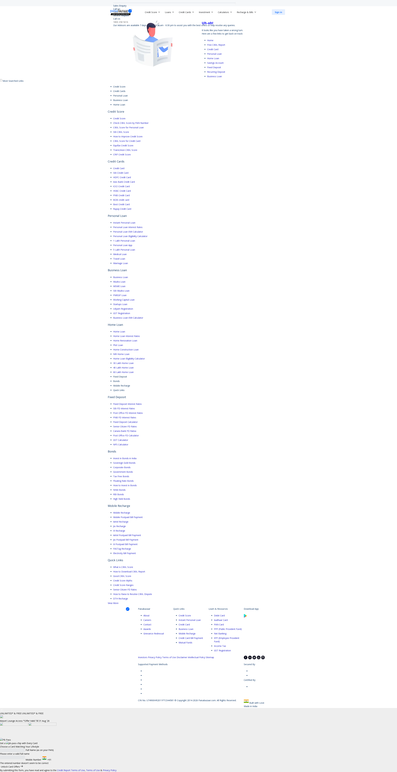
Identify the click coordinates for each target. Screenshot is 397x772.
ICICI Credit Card (121, 186)
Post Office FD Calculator (126, 435)
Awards (147, 629)
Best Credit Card (121, 204)
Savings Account (215, 62)
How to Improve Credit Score (128, 136)
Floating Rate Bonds (123, 480)
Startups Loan (120, 304)
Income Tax (220, 645)
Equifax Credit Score (123, 145)
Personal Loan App (122, 245)
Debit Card (219, 615)
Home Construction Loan (126, 349)
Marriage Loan (120, 263)
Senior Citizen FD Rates (125, 426)
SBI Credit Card (120, 172)
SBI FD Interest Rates (124, 408)
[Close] (1, 710)
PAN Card (219, 624)
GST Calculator (120, 440)
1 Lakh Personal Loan (124, 240)
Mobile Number (33, 759)
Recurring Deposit (216, 71)
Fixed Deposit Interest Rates (127, 403)
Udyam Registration (123, 308)
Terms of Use (169, 657)
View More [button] (113, 603)
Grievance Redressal (153, 633)
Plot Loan (118, 345)
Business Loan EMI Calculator (128, 317)
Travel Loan (119, 258)
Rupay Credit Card (122, 208)
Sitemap (210, 657)
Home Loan (213, 58)
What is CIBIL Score (123, 567)
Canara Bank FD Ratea (124, 430)
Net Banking (220, 633)
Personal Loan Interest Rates (128, 227)
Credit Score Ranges (123, 585)
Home (210, 40)
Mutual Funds (185, 642)
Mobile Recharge (121, 512)
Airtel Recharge (120, 521)
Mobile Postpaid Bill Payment (128, 517)
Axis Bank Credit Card (124, 181)
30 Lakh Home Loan (123, 363)
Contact (147, 624)
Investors (142, 657)
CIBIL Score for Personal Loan (128, 127)
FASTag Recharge (122, 548)
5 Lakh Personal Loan (124, 249)
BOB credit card (121, 199)
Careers (147, 620)
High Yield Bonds (121, 498)
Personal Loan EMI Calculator (128, 231)
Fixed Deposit (214, 67)
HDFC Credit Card (122, 177)
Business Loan (214, 76)
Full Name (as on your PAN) (40, 750)
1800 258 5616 (120, 22)
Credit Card (212, 49)
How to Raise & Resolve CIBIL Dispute (132, 594)
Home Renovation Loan (125, 340)
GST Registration (121, 313)
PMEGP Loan (120, 295)
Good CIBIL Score (122, 576)
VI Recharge (119, 530)
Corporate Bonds (122, 467)
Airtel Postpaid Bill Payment (127, 535)
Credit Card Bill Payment (191, 638)
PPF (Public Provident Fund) (228, 629)
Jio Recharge (119, 526)
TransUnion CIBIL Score (125, 149)
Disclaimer (182, 657)
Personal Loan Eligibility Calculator (130, 236)
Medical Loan (120, 254)
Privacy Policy (155, 657)
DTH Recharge (120, 598)
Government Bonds (123, 471)
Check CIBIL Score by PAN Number (131, 122)
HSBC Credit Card (122, 190)
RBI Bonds (118, 494)
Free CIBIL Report (216, 44)
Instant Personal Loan (124, 222)
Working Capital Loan (124, 299)
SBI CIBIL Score (121, 131)
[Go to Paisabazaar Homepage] (121, 12)
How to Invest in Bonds (125, 485)
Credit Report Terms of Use (71, 770)
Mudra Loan (119, 281)
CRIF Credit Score (122, 154)
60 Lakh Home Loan (123, 372)
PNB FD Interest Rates (124, 417)
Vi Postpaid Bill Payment (125, 544)
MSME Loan (119, 286)
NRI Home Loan (121, 354)
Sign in (278, 12)
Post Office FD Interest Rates (128, 412)
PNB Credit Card (121, 195)
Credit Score (119, 118)
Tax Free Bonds (121, 476)
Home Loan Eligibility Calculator (129, 358)
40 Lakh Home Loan (123, 367)
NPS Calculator (120, 444)
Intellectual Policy (196, 657)
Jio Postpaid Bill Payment (125, 539)
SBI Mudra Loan (121, 290)
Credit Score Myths (122, 580)
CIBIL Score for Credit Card (126, 140)
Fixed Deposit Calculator (125, 421)
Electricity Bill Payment (124, 553)
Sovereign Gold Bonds (124, 462)
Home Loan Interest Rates (126, 336)
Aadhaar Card (221, 620)
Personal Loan (214, 53)
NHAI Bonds (119, 489)
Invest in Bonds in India (124, 458)
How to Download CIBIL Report (129, 571)
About (146, 615)
